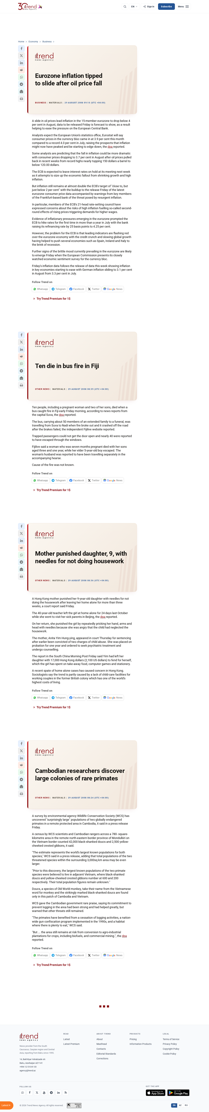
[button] (21, 48)
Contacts (101, 1049)
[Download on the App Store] (155, 1092)
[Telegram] (51, 1093)
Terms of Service (171, 1039)
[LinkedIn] (58, 1093)
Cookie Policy (169, 1053)
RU (186, 1105)
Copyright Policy (171, 1049)
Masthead (101, 1044)
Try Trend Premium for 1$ (53, 298)
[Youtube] (44, 1093)
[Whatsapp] (22, 1093)
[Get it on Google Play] (178, 1092)
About (99, 1039)
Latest (66, 1039)
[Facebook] (30, 1093)
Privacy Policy (170, 1044)
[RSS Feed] (66, 1093)
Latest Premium (71, 1044)
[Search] (125, 6)
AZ (180, 1105)
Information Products (141, 1044)
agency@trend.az (28, 1070)
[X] (37, 1093)
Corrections (102, 1058)
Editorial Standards (106, 1053)
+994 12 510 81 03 (28, 1067)
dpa (110, 146)
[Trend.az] (30, 6)
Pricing (133, 1039)
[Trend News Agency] (29, 1037)
